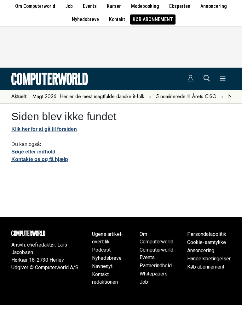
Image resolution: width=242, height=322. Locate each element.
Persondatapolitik (206, 234)
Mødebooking (145, 6)
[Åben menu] (222, 79)
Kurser (114, 6)
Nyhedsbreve (85, 19)
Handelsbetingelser (209, 259)
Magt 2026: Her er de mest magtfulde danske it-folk (88, 96)
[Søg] (206, 79)
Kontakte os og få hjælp (39, 159)
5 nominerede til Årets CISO (186, 96)
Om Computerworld (35, 6)
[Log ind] (190, 79)
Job (69, 6)
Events (90, 6)
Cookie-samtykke (206, 242)
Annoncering (213, 6)
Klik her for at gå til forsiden (44, 129)
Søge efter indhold (33, 151)
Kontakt (117, 19)
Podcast (101, 250)
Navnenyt (102, 266)
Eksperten (179, 6)
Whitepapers (154, 274)
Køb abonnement (153, 19)
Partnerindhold (156, 266)
